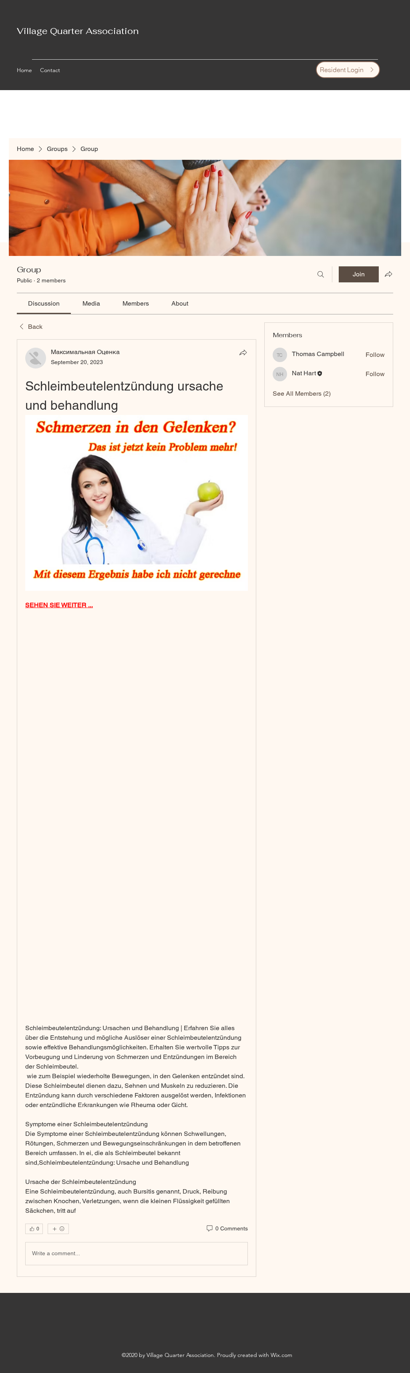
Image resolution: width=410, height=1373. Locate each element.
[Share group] (388, 274)
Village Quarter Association (78, 30)
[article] (136, 807)
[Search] (321, 274)
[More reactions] (58, 1229)
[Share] (243, 352)
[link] (44, 303)
